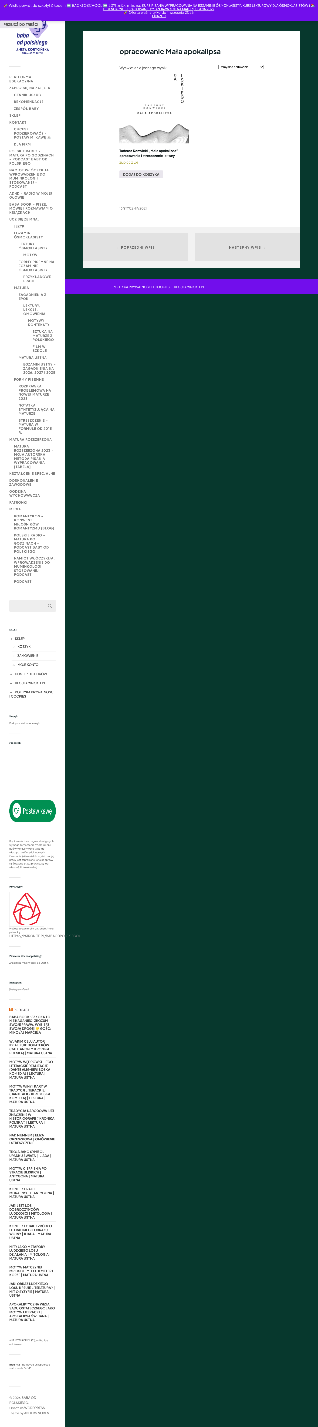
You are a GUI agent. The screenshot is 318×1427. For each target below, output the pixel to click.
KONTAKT (18, 122)
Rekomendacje (29, 101)
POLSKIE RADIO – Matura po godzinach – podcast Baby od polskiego (31, 157)
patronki (18, 502)
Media (15, 509)
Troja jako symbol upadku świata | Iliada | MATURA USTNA (30, 1155)
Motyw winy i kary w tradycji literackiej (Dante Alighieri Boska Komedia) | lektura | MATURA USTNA (29, 1094)
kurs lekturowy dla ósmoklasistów (275, 5)
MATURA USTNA (33, 357)
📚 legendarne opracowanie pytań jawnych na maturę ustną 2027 (209, 7)
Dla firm (22, 144)
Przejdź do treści (20, 24)
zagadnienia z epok (32, 296)
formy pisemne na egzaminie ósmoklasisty (36, 266)
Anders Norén (36, 1413)
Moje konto (27, 664)
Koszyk (23, 646)
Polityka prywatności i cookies (141, 287)
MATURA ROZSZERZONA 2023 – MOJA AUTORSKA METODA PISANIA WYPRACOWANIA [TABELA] (34, 456)
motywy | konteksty (39, 322)
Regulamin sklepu (30, 683)
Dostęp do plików (31, 674)
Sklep (15, 115)
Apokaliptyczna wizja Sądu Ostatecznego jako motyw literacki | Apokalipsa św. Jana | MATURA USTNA (32, 1312)
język (19, 226)
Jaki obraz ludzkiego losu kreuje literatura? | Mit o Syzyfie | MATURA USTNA (32, 1289)
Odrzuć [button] (159, 16)
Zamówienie (27, 655)
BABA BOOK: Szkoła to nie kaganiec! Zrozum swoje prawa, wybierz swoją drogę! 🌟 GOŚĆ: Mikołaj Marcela (30, 1024)
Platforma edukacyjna (21, 79)
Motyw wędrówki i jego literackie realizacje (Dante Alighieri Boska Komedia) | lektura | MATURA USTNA (31, 1069)
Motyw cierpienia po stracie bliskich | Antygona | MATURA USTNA (28, 1174)
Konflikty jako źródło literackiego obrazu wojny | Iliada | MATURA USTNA (30, 1232)
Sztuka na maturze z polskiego (43, 335)
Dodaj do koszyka (141, 174)
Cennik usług (27, 95)
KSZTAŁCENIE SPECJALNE (32, 473)
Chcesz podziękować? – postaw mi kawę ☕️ (32, 133)
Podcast (23, 581)
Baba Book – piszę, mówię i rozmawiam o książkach (31, 208)
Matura (21, 287)
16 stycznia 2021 (133, 208)
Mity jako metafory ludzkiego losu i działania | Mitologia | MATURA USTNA (30, 1252)
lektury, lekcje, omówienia (34, 309)
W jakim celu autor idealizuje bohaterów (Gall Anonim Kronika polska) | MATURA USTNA (30, 1047)
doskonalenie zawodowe (23, 482)
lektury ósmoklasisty (33, 246)
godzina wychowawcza (24, 493)
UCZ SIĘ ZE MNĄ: (24, 219)
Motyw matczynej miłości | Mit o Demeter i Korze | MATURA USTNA (31, 1271)
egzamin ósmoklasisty (28, 235)
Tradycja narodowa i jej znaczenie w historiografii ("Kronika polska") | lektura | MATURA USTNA (31, 1118)
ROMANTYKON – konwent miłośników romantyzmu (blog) (34, 522)
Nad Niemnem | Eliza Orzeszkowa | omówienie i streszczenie (32, 1139)
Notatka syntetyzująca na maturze (37, 409)
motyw (30, 255)
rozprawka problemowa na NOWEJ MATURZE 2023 (35, 392)
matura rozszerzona (30, 439)
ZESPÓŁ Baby (26, 108)
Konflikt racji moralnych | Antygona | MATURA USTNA (31, 1193)
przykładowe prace (37, 279)
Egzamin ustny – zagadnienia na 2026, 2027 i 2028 (39, 368)
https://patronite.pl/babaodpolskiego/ (44, 936)
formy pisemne (29, 379)
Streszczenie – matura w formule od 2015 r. (35, 426)
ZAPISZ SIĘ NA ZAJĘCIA (29, 88)
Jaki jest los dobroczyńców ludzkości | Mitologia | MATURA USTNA (30, 1211)
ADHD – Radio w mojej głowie (30, 195)
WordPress (34, 1408)
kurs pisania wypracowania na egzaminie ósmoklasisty (191, 5)
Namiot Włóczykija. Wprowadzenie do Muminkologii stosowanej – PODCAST (29, 178)
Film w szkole (40, 348)
